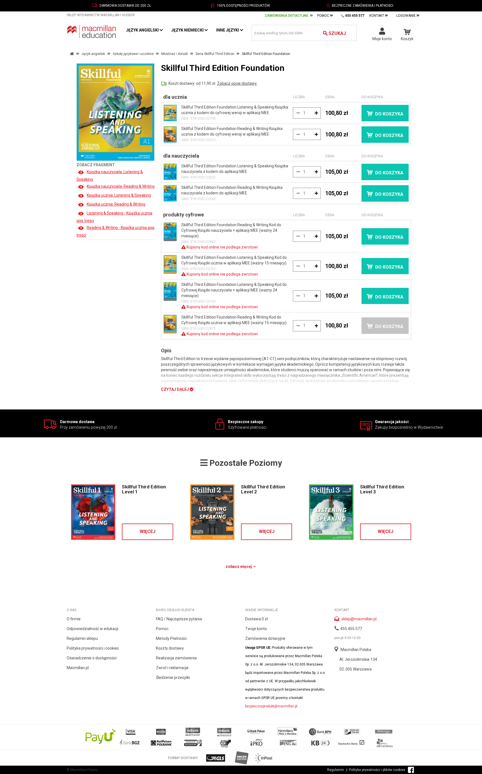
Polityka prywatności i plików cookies (377, 770)
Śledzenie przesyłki (173, 677)
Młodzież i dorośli (174, 54)
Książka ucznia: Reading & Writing (116, 204)
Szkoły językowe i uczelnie (133, 54)
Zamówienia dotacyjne (265, 638)
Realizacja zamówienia (176, 658)
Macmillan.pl (78, 668)
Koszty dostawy (170, 648)
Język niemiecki (187, 30)
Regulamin (335, 770)
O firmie (74, 619)
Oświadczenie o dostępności (92, 658)
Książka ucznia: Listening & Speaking (119, 195)
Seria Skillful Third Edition (215, 54)
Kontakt (377, 16)
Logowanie (406, 16)
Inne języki (228, 30)
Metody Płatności (171, 638)
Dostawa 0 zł (256, 619)
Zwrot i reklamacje (172, 668)
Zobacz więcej (239, 566)
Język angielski (143, 30)
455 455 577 (351, 628)
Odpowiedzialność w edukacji (92, 628)
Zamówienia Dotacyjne (286, 16)
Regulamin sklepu (82, 638)
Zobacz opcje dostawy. (237, 83)
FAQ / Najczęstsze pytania (179, 619)
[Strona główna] (92, 31)
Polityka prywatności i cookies (93, 648)
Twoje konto (256, 628)
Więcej (147, 531)
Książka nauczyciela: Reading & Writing (121, 186)
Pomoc (323, 16)
